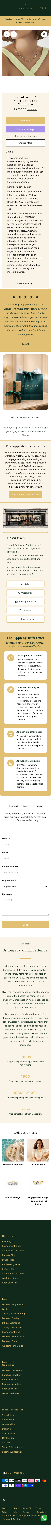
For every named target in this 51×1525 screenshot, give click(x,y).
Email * (6, 852)
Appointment (9, 880)
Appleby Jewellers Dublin (34, 1515)
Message (7, 894)
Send (25, 924)
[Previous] (7, 34)
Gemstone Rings (10, 1393)
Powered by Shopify (13, 1519)
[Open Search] (42, 8)
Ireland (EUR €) (14, 1473)
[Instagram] (4, 1500)
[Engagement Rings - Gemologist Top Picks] (38, 1182)
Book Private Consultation (25, 494)
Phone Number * (11, 866)
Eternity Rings (9, 1255)
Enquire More (25, 143)
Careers (6, 1442)
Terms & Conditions (12, 1447)
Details (9, 151)
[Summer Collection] (13, 1150)
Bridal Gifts (8, 1269)
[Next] (13, 34)
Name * (6, 838)
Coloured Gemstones (13, 1273)
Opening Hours (9, 1424)
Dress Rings (8, 1260)
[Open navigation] (7, 7)
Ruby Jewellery (10, 1282)
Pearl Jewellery (10, 1388)
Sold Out (25, 120)
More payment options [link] (25, 136)
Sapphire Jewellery (12, 1375)
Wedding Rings (10, 1278)
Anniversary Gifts (11, 1264)
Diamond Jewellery (12, 1370)
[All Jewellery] (38, 1150)
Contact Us (8, 1438)
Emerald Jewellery (11, 1384)
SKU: (19, 283)
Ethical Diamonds (11, 1323)
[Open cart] (46, 8)
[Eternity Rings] (13, 1182)
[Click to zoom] (44, 34)
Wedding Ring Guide (12, 1346)
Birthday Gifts (9, 1241)
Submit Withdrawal (12, 1452)
